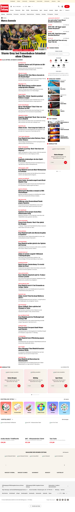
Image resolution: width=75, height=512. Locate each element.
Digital (56, 10)
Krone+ (12, 10)
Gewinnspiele (32, 1)
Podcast (56, 14)
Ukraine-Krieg (9, 14)
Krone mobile (39, 1)
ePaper (18, 1)
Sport (41, 10)
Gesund (45, 10)
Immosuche (47, 1)
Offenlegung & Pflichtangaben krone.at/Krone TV (13, 486)
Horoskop (44, 14)
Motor (61, 10)
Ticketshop (38, 14)
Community (24, 1)
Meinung (3, 14)
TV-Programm (50, 14)
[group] (66, 399)
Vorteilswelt (12, 1)
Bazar (59, 1)
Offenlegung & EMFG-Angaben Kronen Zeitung (35, 486)
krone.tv (67, 10)
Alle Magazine (65, 452)
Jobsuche (53, 1)
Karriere (63, 489)
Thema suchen (58, 51)
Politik (27, 10)
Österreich (17, 10)
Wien (23, 10)
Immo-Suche (22, 14)
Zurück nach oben (35, 506)
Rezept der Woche (30, 14)
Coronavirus (16, 14)
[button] (63, 10)
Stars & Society (34, 10)
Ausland (51, 10)
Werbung (57, 489)
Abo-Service (5, 493)
